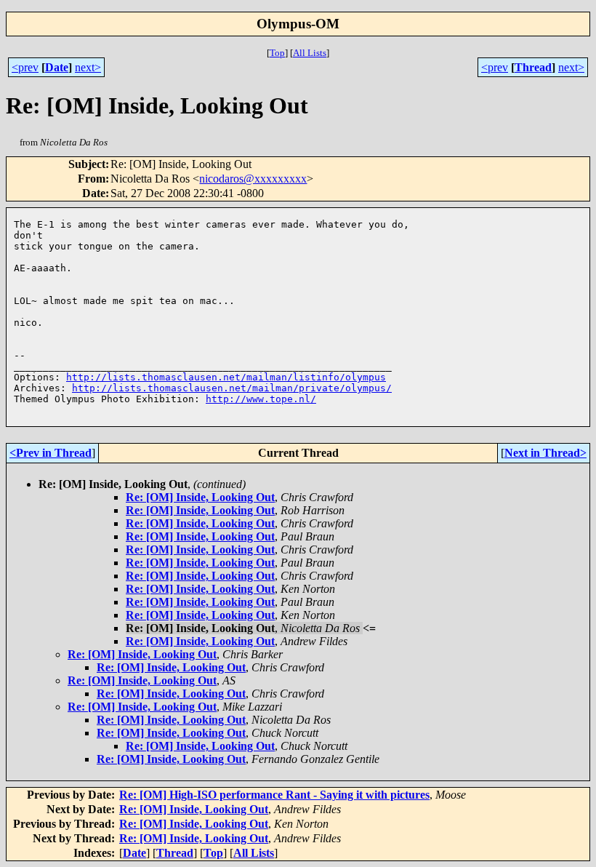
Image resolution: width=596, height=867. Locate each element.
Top (277, 52)
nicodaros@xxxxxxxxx (253, 178)
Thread (533, 67)
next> (88, 67)
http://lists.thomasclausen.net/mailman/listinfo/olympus (226, 377)
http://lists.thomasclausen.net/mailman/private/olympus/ (232, 388)
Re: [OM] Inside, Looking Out (200, 497)
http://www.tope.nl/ (261, 398)
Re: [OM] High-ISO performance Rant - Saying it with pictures (274, 794)
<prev (25, 67)
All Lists (309, 52)
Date (56, 67)
